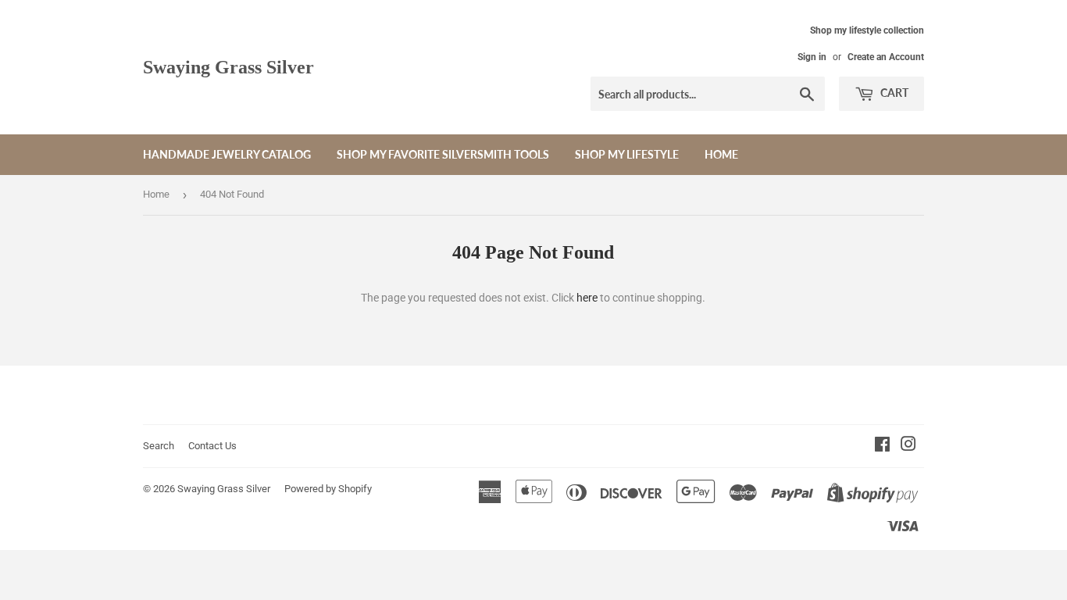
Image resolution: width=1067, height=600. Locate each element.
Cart (893, 92)
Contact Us (212, 446)
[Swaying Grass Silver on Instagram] (908, 446)
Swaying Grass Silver (228, 66)
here (587, 297)
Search (158, 446)
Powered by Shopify (328, 489)
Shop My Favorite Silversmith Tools (443, 154)
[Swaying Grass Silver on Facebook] (882, 446)
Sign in (812, 57)
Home (721, 154)
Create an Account (886, 57)
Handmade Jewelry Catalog (227, 154)
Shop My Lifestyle (627, 154)
